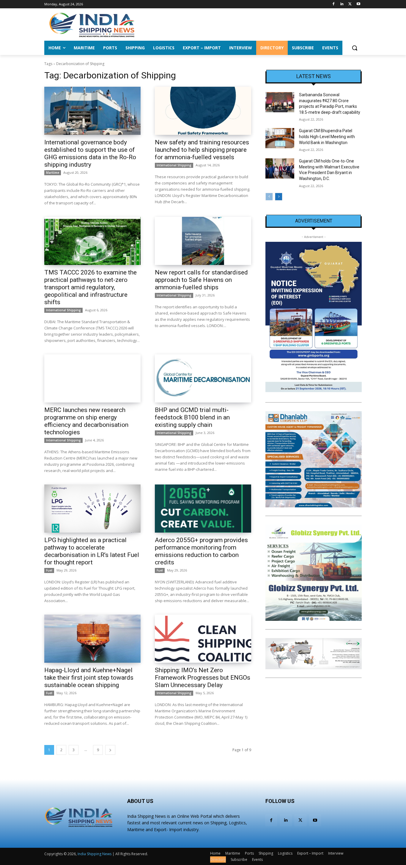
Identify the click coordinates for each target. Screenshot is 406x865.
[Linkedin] (342, 4)
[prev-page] (269, 197)
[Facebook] (333, 4)
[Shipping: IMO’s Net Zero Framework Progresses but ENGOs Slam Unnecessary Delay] (203, 639)
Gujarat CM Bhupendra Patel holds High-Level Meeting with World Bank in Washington (327, 136)
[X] (350, 4)
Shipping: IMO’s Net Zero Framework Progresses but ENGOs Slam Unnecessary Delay (202, 678)
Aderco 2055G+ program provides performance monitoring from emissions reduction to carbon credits (201, 551)
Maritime (52, 173)
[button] (354, 48)
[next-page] (110, 750)
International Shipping (174, 165)
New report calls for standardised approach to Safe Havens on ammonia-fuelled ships (201, 280)
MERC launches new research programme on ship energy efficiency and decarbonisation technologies (86, 421)
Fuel (49, 570)
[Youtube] (358, 4)
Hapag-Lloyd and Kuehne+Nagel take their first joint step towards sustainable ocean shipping (88, 678)
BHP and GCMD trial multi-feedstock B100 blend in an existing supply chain (192, 417)
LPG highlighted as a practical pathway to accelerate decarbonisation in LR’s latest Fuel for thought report (91, 551)
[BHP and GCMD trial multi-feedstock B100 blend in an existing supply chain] (203, 378)
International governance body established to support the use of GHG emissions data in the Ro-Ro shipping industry (90, 153)
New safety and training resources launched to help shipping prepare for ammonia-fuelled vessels (202, 150)
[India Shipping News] (91, 24)
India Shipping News (94, 853)
